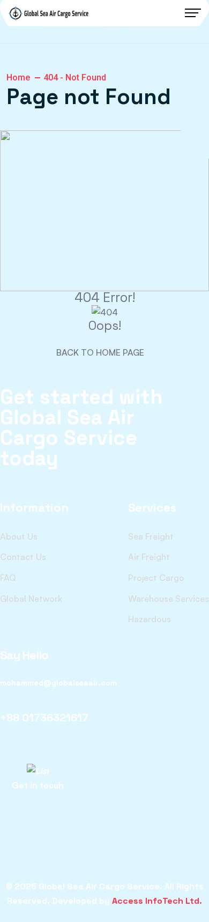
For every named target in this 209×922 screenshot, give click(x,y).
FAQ (8, 577)
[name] (48, 13)
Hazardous (149, 619)
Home (18, 77)
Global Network (31, 598)
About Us (19, 536)
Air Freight (149, 556)
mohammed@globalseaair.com (58, 683)
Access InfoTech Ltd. (157, 900)
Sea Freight (151, 536)
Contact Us (23, 556)
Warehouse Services (168, 598)
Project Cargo (156, 577)
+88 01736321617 (44, 718)
